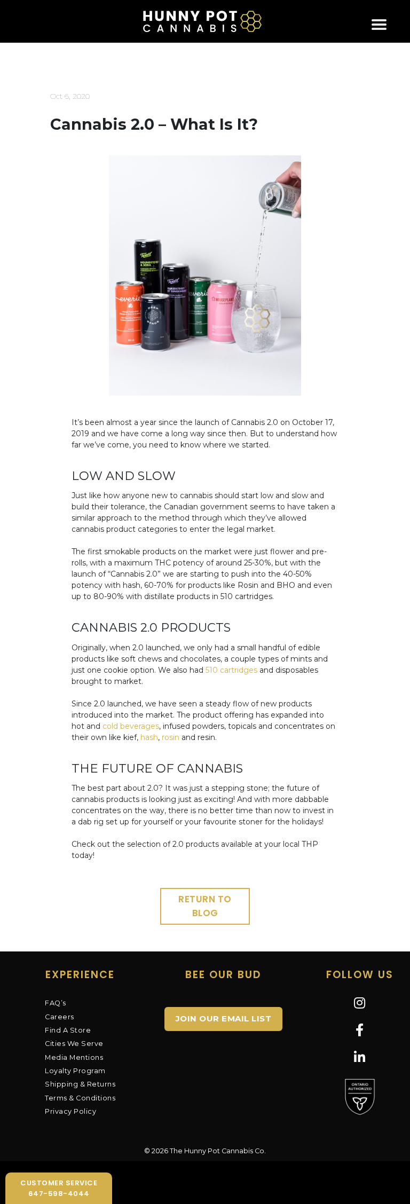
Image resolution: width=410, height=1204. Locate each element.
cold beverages (130, 726)
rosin (170, 737)
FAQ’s (55, 1003)
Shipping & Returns (80, 1084)
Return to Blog (205, 906)
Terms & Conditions (80, 1098)
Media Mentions (74, 1057)
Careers (59, 1017)
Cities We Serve (74, 1044)
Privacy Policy (70, 1111)
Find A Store (68, 1030)
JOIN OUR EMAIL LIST (224, 1018)
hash (149, 737)
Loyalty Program (75, 1071)
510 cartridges (231, 670)
